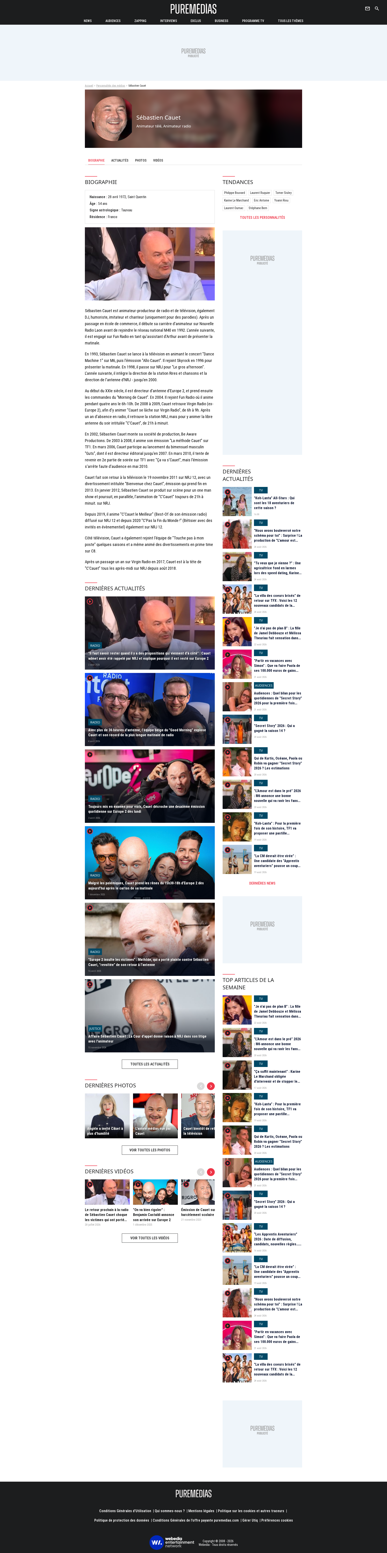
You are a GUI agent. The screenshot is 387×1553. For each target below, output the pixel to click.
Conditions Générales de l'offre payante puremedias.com (196, 1520)
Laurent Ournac (233, 208)
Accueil (89, 85)
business (221, 21)
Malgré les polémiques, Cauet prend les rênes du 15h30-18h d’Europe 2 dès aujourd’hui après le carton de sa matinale (146, 885)
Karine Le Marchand (236, 200)
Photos (140, 160)
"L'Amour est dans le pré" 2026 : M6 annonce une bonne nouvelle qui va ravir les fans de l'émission (277, 798)
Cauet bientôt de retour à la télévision (203, 1131)
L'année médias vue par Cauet (153, 1131)
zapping (140, 21)
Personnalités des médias (110, 85)
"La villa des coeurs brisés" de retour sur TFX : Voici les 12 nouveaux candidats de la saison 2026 (277, 603)
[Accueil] (193, 9)
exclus (196, 21)
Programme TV (253, 21)
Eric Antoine (261, 200)
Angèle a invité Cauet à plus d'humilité (105, 1131)
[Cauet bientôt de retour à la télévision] (203, 1115)
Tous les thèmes (290, 21)
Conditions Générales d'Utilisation (125, 1511)
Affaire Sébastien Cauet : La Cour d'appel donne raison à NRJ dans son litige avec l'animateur (147, 1038)
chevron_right (211, 1086)
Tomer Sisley (283, 193)
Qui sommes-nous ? (170, 1511)
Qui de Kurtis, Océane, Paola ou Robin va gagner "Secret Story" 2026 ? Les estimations (278, 763)
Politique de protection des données (121, 1520)
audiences (112, 21)
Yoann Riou (281, 200)
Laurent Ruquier (260, 193)
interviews (168, 21)
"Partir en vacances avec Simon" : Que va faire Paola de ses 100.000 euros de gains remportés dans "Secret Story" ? (278, 671)
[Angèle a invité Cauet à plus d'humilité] (107, 1115)
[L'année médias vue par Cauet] (155, 1115)
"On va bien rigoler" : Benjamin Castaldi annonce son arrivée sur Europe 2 (153, 1215)
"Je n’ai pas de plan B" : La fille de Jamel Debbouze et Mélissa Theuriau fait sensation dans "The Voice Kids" (277, 635)
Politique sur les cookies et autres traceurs (251, 1511)
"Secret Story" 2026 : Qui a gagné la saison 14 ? (274, 728)
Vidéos (158, 160)
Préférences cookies (277, 1520)
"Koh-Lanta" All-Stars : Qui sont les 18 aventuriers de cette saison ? (274, 503)
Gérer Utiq (250, 1520)
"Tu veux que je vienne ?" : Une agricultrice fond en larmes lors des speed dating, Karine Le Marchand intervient (277, 570)
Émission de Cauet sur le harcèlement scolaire (200, 1212)
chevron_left (201, 1086)
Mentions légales (201, 1511)
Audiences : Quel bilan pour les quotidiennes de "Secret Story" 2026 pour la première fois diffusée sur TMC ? (278, 700)
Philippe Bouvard (234, 193)
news (88, 21)
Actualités (119, 160)
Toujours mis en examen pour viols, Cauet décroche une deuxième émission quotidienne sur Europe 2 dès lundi (146, 809)
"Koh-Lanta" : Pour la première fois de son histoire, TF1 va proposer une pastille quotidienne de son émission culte (277, 833)
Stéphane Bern (258, 208)
